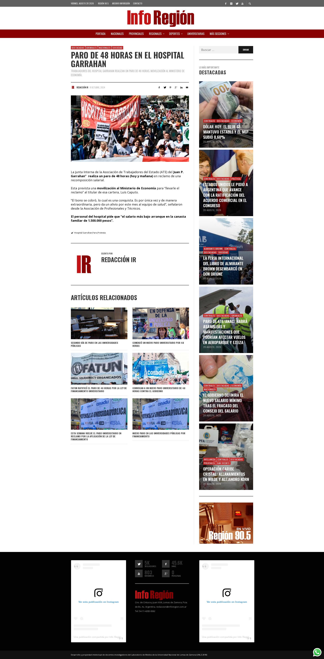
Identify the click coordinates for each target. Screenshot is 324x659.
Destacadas (78, 47)
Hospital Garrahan (83, 232)
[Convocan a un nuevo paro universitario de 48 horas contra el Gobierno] (155, 368)
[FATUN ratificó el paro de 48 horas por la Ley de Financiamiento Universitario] (93, 368)
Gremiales (91, 47)
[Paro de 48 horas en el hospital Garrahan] (130, 128)
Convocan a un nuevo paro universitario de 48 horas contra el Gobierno (158, 389)
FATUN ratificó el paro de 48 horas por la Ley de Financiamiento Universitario (99, 389)
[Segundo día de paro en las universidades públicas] (93, 323)
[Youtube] (242, 3)
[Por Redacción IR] (73, 87)
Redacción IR (82, 87)
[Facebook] (225, 3)
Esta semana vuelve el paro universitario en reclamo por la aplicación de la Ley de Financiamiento (96, 436)
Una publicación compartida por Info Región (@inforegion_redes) (109, 637)
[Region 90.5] (226, 523)
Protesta (102, 232)
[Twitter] (236, 3)
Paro (94, 232)
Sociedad (117, 47)
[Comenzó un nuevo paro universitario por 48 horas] (155, 323)
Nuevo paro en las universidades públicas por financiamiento (158, 434)
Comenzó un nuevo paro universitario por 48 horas (158, 344)
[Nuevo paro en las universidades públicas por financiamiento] (155, 414)
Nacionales (105, 47)
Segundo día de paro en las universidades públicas (94, 344)
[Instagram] (231, 3)
